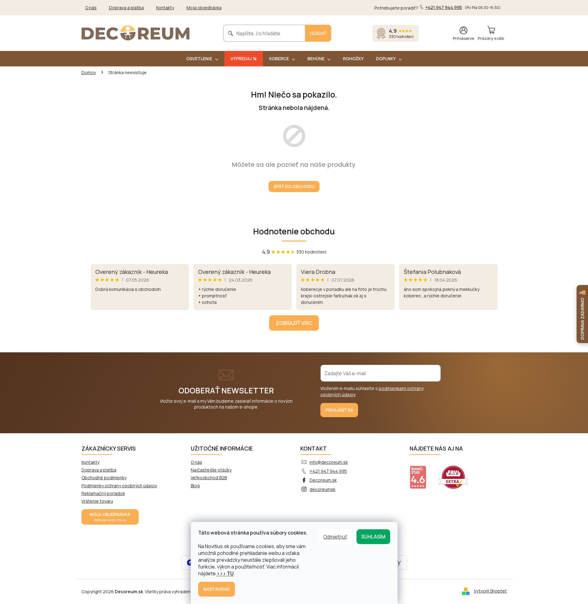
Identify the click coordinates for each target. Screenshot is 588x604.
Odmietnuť (335, 536)
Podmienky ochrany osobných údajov (119, 486)
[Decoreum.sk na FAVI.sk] (457, 473)
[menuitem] (202, 58)
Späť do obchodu (294, 186)
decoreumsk (323, 489)
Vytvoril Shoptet (490, 591)
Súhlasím (373, 536)
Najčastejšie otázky (211, 470)
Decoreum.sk (323, 480)
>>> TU (225, 573)
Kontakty (165, 7)
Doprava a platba (126, 7)
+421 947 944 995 (328, 471)
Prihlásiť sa (339, 410)
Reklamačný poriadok (103, 493)
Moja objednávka (204, 7)
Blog (195, 486)
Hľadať (318, 33)
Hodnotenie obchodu (294, 231)
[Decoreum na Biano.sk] (422, 473)
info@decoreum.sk (329, 462)
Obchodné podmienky (104, 477)
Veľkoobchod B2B (209, 477)
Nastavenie (216, 589)
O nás (91, 7)
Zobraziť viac (294, 323)
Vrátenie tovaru (97, 501)
